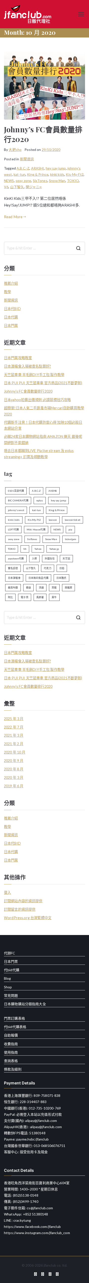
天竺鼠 (66, 558)
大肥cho (15, 149)
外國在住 (50, 558)
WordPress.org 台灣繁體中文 (27, 918)
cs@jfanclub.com (40, 1208)
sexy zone (23, 180)
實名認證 (13, 568)
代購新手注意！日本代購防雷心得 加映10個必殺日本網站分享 (43, 425)
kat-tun (19, 174)
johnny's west (16, 510)
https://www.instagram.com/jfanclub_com (37, 1233)
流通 (41, 587)
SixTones (40, 180)
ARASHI (37, 168)
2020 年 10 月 (14, 752)
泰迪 (28, 587)
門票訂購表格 (14, 1018)
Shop (8, 987)
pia (70, 529)
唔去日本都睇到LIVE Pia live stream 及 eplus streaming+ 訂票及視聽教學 (39, 454)
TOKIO (73, 180)
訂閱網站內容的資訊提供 (23, 901)
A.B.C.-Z (23, 168)
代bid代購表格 (15, 1027)
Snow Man (57, 180)
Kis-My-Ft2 (75, 174)
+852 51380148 (35, 1214)
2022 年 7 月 (13, 727)
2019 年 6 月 (13, 786)
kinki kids (57, 174)
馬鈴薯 (40, 597)
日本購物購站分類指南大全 (25, 1004)
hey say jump (56, 168)
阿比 (10, 597)
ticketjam (70, 539)
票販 (54, 587)
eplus (39, 500)
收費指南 (11, 1044)
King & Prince (37, 174)
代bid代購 (11, 970)
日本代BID (12, 309)
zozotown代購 (16, 558)
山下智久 (17, 187)
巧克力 (47, 568)
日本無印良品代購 (38, 577)
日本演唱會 (14, 577)
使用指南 (11, 1052)
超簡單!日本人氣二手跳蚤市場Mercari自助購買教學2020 (44, 411)
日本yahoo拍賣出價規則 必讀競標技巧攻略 (37, 400)
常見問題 (11, 995)
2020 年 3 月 (13, 777)
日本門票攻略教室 (18, 358)
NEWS (9, 180)
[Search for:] (44, 248)
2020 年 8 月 (13, 769)
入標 (34, 558)
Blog (7, 978)
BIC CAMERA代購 (18, 500)
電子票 (24, 597)
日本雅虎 (61, 577)
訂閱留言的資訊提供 (19, 909)
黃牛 (54, 597)
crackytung (22, 1220)
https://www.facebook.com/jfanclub (32, 1226)
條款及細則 (13, 1069)
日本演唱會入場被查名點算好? (27, 366)
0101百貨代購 (16, 490)
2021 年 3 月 (13, 735)
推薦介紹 (11, 283)
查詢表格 (11, 1061)
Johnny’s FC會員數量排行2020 (43, 134)
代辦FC (9, 953)
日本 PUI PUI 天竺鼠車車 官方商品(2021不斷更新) (43, 383)
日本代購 (11, 317)
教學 (7, 292)
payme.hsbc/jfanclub (32, 1139)
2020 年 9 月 (13, 761)
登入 (7, 892)
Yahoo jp (54, 548)
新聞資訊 (27, 159)
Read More (13, 216)
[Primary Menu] (81, 14)
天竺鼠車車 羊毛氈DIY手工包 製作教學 (34, 375)
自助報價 (11, 1035)
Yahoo (37, 548)
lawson (53, 519)
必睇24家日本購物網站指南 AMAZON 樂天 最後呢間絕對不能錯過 (43, 439)
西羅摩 (68, 587)
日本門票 (11, 325)
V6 (6, 187)
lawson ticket (72, 519)
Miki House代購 (36, 529)
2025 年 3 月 (13, 719)
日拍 (61, 568)
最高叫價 (13, 587)
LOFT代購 (13, 529)
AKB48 (52, 490)
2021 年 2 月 (13, 744)
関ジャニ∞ (34, 187)
